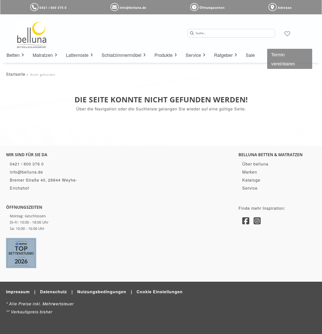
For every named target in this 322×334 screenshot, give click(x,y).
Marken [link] (249, 172)
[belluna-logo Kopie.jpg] (31, 35)
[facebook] (246, 220)
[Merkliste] (287, 33)
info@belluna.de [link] (26, 172)
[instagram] (257, 220)
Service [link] (250, 188)
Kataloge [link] (251, 180)
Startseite (15, 74)
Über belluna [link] (255, 164)
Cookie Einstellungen (160, 292)
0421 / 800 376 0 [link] (27, 164)
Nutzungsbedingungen (101, 292)
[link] (13, 55)
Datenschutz (53, 292)
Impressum (18, 292)
